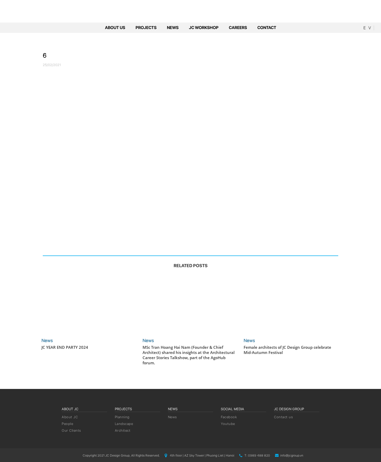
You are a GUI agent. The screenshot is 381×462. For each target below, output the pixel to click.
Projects (146, 27)
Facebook (229, 417)
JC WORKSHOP (203, 27)
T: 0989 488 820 (257, 455)
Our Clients (71, 430)
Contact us (283, 417)
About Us (115, 27)
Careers (238, 27)
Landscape (124, 424)
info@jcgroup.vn (291, 455)
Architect (123, 430)
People (67, 424)
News (173, 27)
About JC (70, 417)
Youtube (228, 424)
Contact (266, 27)
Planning (122, 417)
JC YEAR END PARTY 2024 (64, 347)
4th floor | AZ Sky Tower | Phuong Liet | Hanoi (202, 455)
